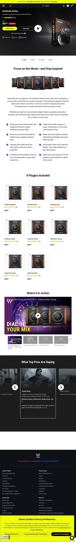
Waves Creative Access (45, 473)
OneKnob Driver (32, 204)
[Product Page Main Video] (38, 28)
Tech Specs (42, 59)
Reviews (50, 59)
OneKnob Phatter (32, 239)
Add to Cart (9, 28)
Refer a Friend (42, 493)
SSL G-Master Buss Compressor (11, 493)
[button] (5, 537)
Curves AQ (5, 476)
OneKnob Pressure (56, 239)
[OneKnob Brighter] (15, 193)
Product (24, 59)
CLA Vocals (5, 488)
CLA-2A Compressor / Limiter (10, 491)
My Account (5, 500)
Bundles (41, 478)
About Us (41, 505)
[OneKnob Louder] (15, 227)
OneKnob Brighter (10, 204)
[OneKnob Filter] (61, 193)
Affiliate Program (7, 513)
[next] (70, 341)
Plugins (41, 476)
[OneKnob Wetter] (38, 261)
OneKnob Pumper (10, 273)
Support (4, 510)
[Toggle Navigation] (10, 6)
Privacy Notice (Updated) (45, 510)
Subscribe (26, 28)
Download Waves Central (46, 483)
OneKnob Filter (55, 204)
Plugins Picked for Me (8, 505)
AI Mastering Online (7, 508)
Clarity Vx (4, 481)
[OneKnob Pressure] (61, 227)
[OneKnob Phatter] (38, 227)
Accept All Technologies (61, 534)
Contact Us (42, 503)
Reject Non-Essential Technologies (36, 534)
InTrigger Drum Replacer (9, 486)
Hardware (41, 491)
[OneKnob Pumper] (15, 261)
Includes (32, 59)
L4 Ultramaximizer (7, 478)
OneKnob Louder (9, 239)
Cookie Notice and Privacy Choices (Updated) (51, 513)
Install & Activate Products (46, 486)
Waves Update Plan (7, 503)
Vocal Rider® (5, 483)
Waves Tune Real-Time (8, 473)
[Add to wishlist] (6, 185)
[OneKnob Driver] (38, 193)
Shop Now (54, 1)
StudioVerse (42, 481)
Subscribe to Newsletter (45, 500)
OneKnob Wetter (32, 273)
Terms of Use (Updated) (45, 508)
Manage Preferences (11, 534)
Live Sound (42, 488)
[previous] (15, 387)
